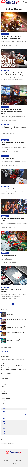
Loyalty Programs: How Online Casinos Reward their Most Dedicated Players (13, 74)
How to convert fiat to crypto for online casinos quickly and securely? (17, 339)
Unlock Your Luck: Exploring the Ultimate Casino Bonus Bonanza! (11, 37)
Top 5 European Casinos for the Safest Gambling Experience (13, 128)
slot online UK (10, 443)
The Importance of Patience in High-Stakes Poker (16, 313)
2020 (3, 434)
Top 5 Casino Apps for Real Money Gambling (12, 144)
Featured (3, 391)
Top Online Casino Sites (8, 255)
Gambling (3, 393)
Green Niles (5, 45)
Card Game (4, 389)
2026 (3, 409)
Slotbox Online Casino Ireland (10, 189)
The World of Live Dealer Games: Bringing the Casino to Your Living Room (12, 111)
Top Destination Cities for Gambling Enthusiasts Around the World (16, 326)
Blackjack (3, 386)
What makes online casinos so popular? (11, 291)
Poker (2, 401)
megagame (4, 443)
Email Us (14, 463)
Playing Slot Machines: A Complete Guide (12, 220)
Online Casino (5, 34)
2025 (3, 421)
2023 (3, 426)
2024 (3, 424)
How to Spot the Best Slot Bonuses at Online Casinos (16, 333)
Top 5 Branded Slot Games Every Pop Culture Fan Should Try (16, 320)
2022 (3, 429)
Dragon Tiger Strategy (8, 158)
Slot (2, 403)
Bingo (2, 384)
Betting (2, 381)
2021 (3, 431)
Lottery (2, 396)
